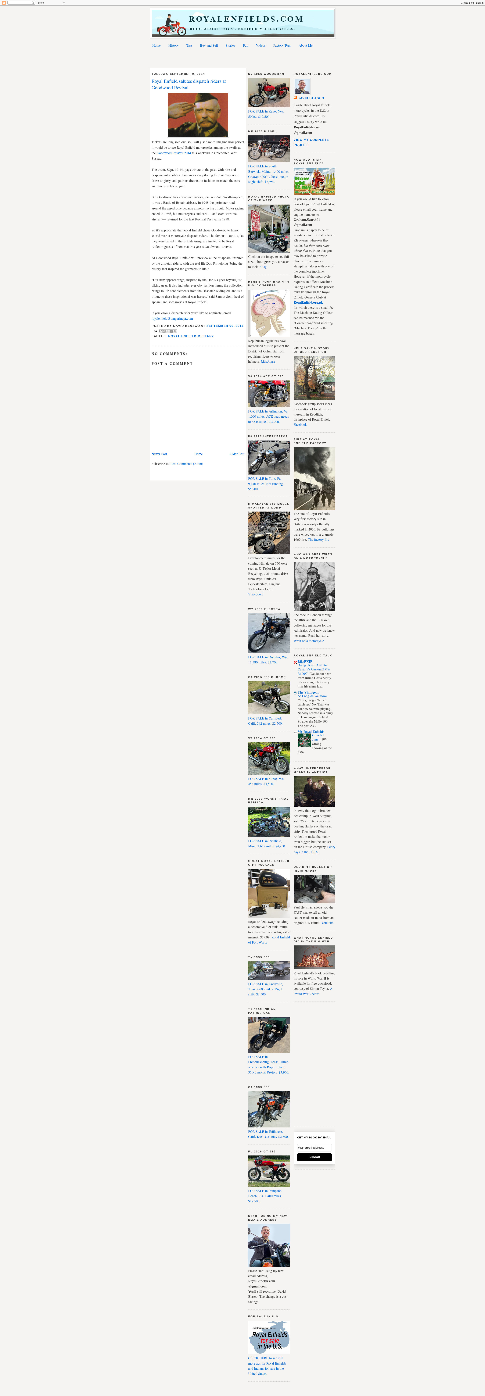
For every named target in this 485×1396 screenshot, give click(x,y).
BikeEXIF (305, 661)
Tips (189, 45)
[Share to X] (168, 331)
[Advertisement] (242, 58)
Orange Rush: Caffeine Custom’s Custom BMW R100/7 (314, 669)
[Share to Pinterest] (175, 331)
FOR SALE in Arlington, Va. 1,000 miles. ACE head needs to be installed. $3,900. (268, 416)
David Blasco (310, 98)
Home (156, 45)
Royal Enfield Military (191, 336)
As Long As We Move (313, 696)
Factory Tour (282, 45)
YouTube (327, 922)
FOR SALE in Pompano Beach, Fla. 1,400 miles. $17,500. (265, 1195)
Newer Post (159, 454)
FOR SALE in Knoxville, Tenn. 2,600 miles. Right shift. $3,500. (265, 989)
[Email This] (161, 331)
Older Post (237, 454)
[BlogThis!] (164, 331)
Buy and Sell (209, 45)
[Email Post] (155, 331)
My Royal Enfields (311, 731)
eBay (263, 266)
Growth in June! (318, 737)
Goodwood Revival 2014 (174, 153)
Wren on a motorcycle (309, 640)
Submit (314, 1157)
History (173, 45)
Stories (230, 45)
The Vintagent (308, 692)
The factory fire (318, 539)
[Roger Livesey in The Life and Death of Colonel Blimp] (198, 136)
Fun (245, 45)
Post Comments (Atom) (187, 463)
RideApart (268, 361)
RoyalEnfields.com (242, 18)
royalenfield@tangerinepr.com (172, 318)
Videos (261, 45)
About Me (306, 45)
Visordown (255, 594)
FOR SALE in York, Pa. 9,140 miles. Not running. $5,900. (266, 483)
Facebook (300, 424)
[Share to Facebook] (171, 331)
